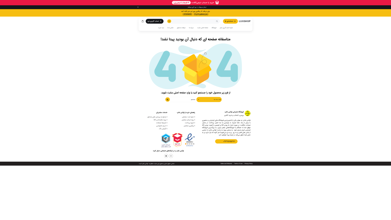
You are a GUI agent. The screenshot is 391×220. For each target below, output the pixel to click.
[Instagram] (171, 156)
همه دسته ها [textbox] (217, 99)
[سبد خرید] (142, 21)
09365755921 (229, 141)
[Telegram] (166, 156)
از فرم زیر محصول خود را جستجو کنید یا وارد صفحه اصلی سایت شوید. (195, 93)
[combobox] (209, 99)
